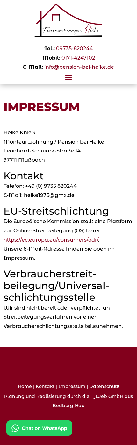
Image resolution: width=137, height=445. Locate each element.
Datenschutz (104, 386)
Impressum (72, 386)
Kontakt (45, 386)
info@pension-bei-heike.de (79, 67)
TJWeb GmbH (107, 396)
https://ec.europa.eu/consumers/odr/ (51, 240)
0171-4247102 (78, 58)
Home (25, 386)
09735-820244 (74, 49)
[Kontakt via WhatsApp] (39, 429)
